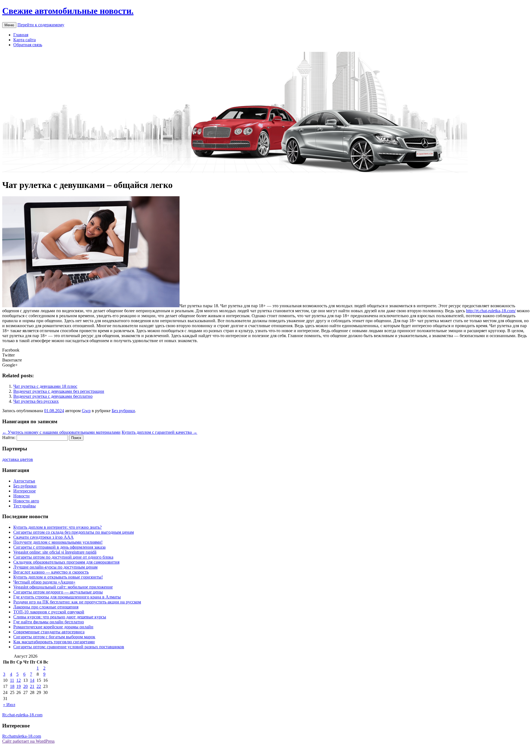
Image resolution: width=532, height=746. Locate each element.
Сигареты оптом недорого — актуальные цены (58, 592)
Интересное (24, 491)
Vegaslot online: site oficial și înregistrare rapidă (54, 552)
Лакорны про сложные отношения (45, 607)
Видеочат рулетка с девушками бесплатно (53, 396)
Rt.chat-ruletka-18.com (22, 715)
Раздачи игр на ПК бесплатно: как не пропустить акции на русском (77, 602)
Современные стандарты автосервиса (49, 631)
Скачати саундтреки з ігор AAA (43, 537)
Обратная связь (27, 44)
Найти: (9, 437)
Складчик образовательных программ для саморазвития (66, 562)
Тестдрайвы (24, 506)
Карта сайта (24, 39)
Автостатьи (24, 481)
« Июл (9, 704)
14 (32, 680)
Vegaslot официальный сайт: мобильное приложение (63, 587)
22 (39, 686)
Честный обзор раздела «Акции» (44, 582)
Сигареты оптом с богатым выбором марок (54, 636)
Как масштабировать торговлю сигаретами (54, 641)
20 (25, 686)
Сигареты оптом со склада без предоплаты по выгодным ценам (73, 532)
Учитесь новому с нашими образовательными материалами (61, 432)
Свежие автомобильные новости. (68, 11)
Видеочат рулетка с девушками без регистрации (58, 391)
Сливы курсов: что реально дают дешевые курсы (59, 617)
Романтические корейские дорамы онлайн (53, 626)
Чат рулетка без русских (36, 401)
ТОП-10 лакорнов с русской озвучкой (48, 612)
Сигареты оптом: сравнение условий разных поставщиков (68, 646)
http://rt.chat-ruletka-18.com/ (491, 310)
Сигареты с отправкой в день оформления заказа (59, 547)
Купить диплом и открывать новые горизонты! (58, 577)
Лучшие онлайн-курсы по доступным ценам (55, 567)
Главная (20, 34)
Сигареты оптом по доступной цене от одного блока (63, 557)
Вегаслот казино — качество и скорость (51, 572)
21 (32, 686)
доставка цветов (17, 459)
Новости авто (26, 501)
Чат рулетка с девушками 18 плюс (45, 386)
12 (18, 680)
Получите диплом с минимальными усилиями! (58, 542)
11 (12, 680)
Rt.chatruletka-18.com (21, 736)
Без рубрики (123, 410)
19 (18, 686)
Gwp (86, 410)
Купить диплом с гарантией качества (159, 432)
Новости (21, 496)
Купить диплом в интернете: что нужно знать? (57, 527)
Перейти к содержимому (40, 24)
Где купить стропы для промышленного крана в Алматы (67, 597)
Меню (9, 25)
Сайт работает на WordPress (28, 741)
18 (12, 686)
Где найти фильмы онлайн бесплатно (48, 621)
